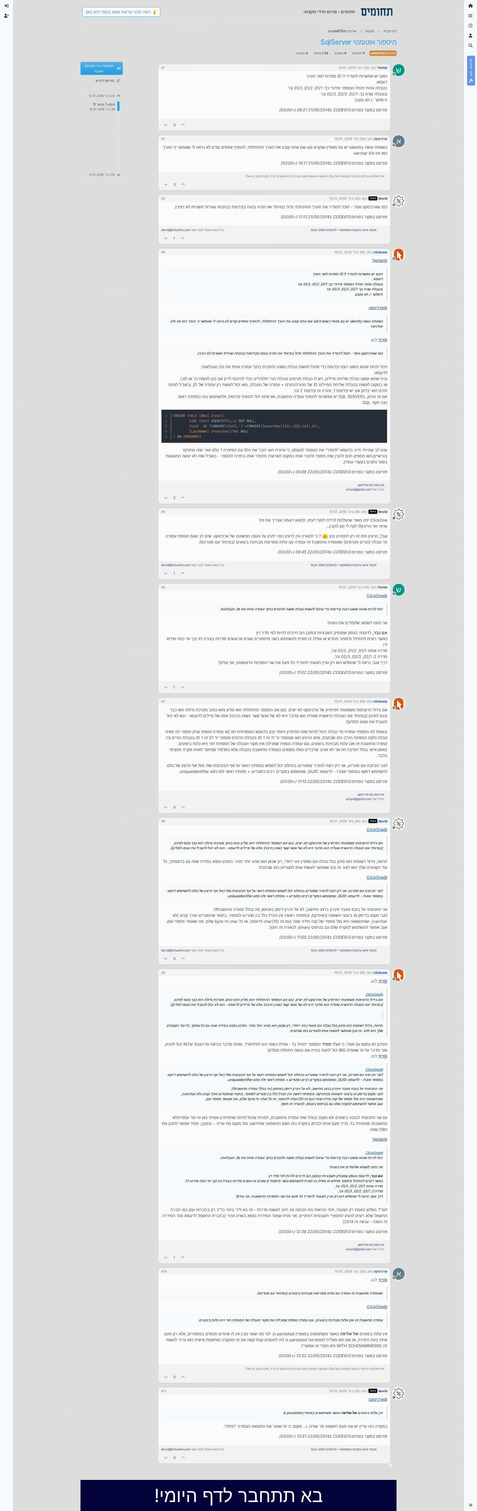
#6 (163, 587)
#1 (163, 68)
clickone (380, 252)
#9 (163, 973)
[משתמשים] (470, 36)
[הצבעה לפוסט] (183, 125)
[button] (470, 1505)
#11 (163, 1391)
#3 (163, 198)
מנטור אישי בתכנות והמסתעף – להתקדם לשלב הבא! (343, 230)
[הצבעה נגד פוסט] (165, 125)
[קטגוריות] (470, 16)
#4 (163, 252)
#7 (163, 701)
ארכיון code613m (383, 53)
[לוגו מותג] (377, 12)
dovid (382, 198)
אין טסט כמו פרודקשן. (370, 485)
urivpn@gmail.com (358, 489)
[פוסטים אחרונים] (470, 26)
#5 (163, 512)
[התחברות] (6, 6)
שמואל (382, 68)
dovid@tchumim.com (175, 230)
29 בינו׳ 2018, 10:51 (353, 68)
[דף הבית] (470, 6)
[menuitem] (6, 6)
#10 (164, 1271)
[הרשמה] (6, 16)
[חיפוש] (470, 46)
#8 (163, 821)
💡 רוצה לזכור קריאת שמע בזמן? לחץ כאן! (121, 11)
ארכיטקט (380, 139)
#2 (163, 139)
